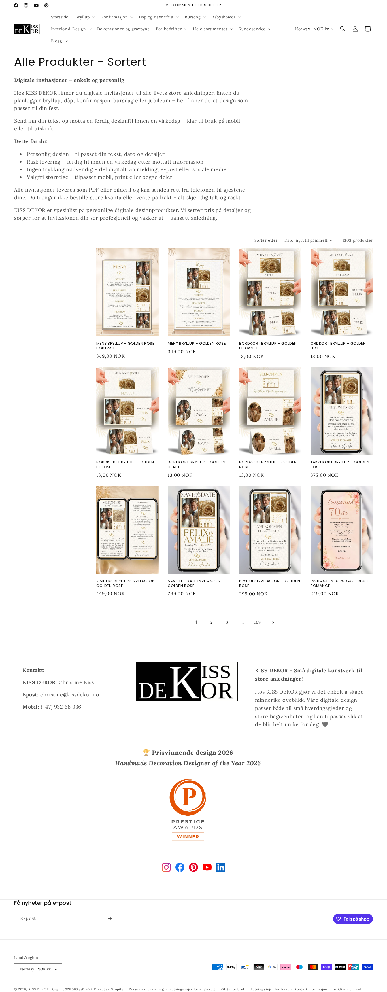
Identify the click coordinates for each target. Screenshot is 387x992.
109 (257, 622)
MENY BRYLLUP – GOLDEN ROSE (197, 343)
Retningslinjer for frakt (270, 989)
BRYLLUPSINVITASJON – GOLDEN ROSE (269, 583)
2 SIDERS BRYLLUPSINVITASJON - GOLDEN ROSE (127, 583)
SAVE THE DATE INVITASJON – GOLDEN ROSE (196, 583)
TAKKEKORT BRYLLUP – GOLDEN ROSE (340, 465)
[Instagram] (166, 868)
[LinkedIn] (220, 868)
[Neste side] (273, 622)
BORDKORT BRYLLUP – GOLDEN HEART (197, 465)
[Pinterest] (193, 868)
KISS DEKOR (38, 989)
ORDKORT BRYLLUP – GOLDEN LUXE (338, 346)
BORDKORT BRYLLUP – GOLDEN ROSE (268, 465)
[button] (84, 17)
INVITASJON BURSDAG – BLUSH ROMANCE (340, 583)
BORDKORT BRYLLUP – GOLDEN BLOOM (125, 465)
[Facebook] (179, 868)
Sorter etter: (266, 240)
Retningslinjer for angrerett (192, 989)
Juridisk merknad (347, 989)
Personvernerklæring (146, 989)
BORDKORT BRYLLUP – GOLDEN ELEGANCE (268, 346)
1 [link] (196, 622)
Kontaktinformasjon (310, 989)
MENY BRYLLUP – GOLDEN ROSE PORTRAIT (125, 346)
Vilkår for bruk (233, 989)
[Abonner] (109, 918)
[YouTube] (207, 868)
